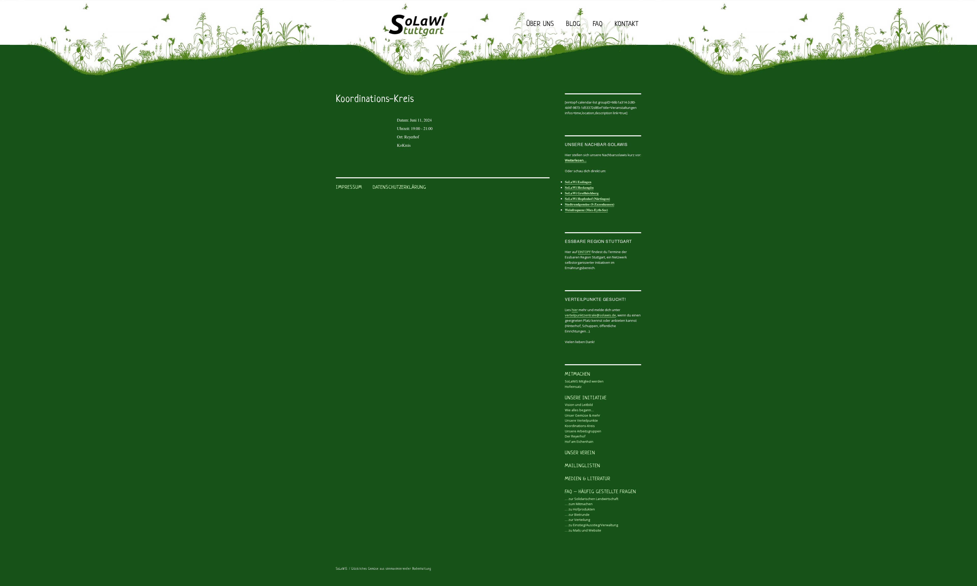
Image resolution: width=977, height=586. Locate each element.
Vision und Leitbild (579, 404)
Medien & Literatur (587, 479)
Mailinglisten (582, 466)
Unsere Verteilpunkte (581, 420)
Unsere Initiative (586, 398)
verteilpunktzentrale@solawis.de (590, 315)
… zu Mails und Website (583, 530)
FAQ (598, 24)
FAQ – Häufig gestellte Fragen (600, 492)
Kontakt (627, 24)
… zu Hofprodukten (580, 509)
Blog (573, 24)
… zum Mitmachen (579, 504)
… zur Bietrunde (577, 514)
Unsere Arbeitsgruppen (583, 431)
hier (575, 309)
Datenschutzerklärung (399, 187)
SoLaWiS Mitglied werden (584, 381)
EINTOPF (584, 252)
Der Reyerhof (575, 436)
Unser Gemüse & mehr (582, 415)
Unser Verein (580, 453)
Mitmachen (577, 374)
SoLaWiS (341, 569)
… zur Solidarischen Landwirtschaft (591, 498)
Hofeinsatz (573, 386)
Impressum (349, 187)
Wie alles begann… (579, 410)
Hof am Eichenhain (579, 441)
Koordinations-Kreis (580, 425)
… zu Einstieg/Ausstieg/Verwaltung (591, 525)
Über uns (540, 24)
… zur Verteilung (577, 519)
